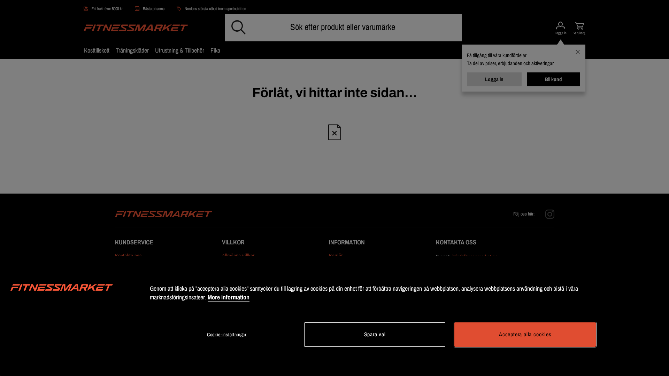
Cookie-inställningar (227, 334)
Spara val (375, 334)
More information (228, 297)
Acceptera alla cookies (525, 334)
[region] (334, 316)
